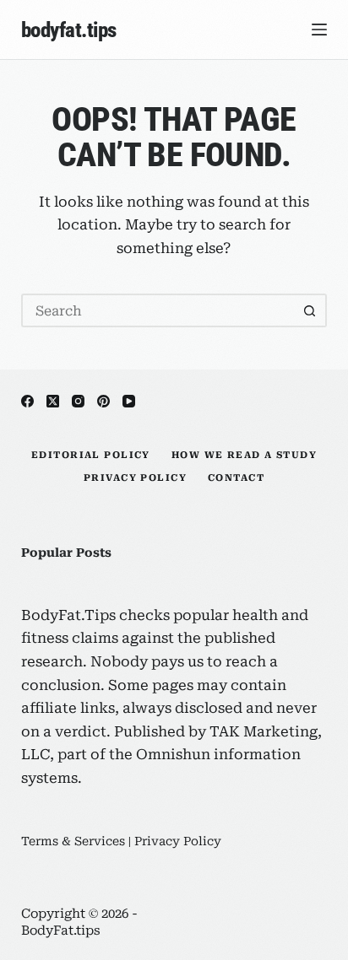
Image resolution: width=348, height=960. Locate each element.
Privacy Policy (135, 477)
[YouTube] (128, 401)
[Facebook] (27, 401)
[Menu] (319, 29)
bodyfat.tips (69, 30)
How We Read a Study (244, 455)
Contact (236, 477)
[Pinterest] (103, 401)
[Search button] (310, 310)
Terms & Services (73, 841)
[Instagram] (78, 401)
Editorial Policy (90, 455)
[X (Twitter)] (52, 401)
